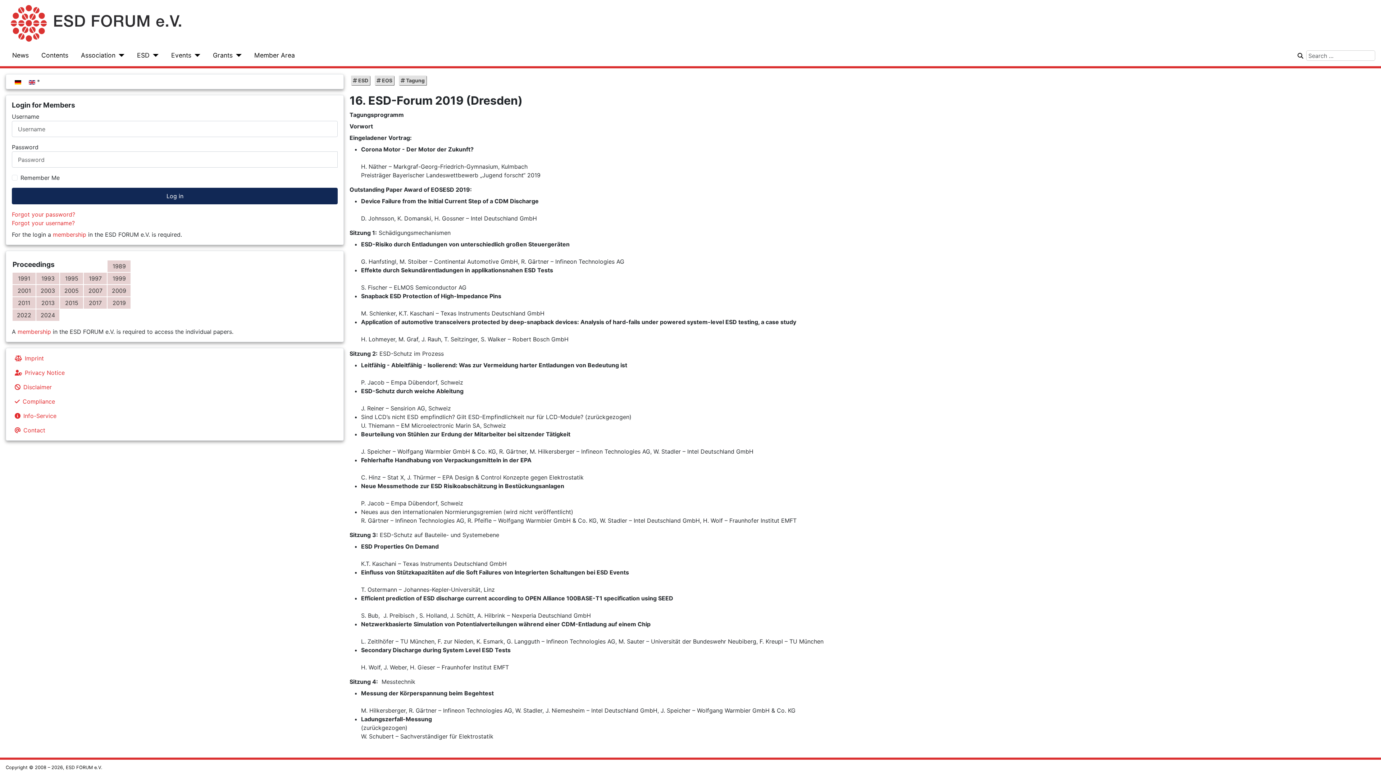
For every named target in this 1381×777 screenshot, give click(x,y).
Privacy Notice (45, 372)
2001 (24, 290)
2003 (48, 290)
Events (181, 55)
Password (25, 147)
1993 (48, 278)
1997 (95, 278)
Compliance (39, 401)
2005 (71, 290)
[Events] (195, 55)
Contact (34, 430)
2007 (95, 290)
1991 (24, 278)
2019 (119, 302)
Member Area (274, 55)
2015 (71, 302)
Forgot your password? (43, 214)
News (20, 55)
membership (69, 234)
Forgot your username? (43, 223)
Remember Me (40, 177)
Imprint (34, 358)
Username (25, 116)
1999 (119, 278)
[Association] (119, 55)
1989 (119, 266)
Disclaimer (37, 387)
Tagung (415, 80)
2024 (48, 315)
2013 (48, 302)
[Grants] (237, 55)
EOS (386, 80)
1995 (71, 278)
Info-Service (39, 415)
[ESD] (154, 55)
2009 (119, 290)
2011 (24, 302)
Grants (223, 55)
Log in (175, 196)
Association (98, 55)
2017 (95, 302)
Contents (54, 55)
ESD (143, 55)
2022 (24, 315)
